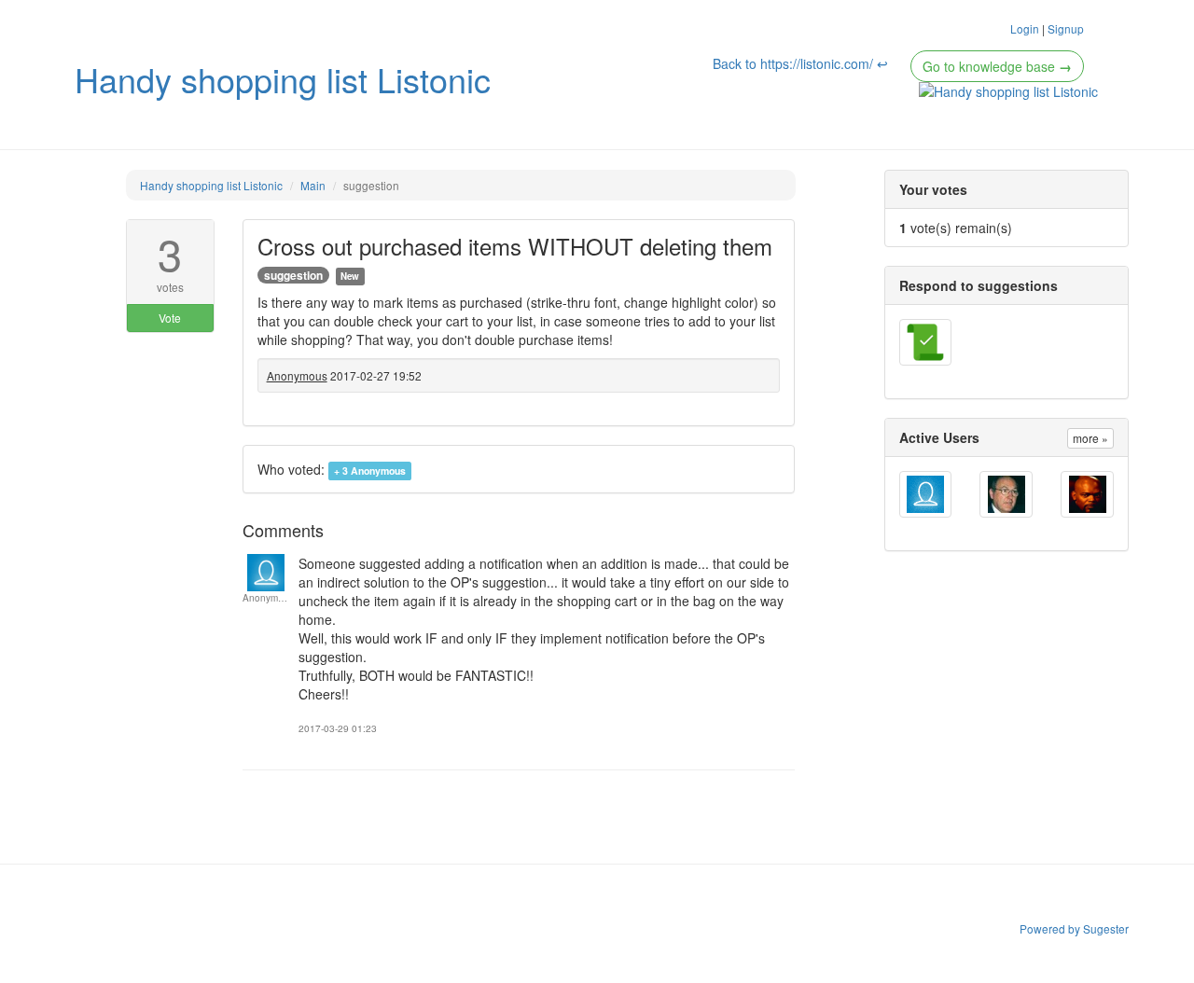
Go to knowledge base (997, 66)
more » (1090, 438)
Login (1024, 28)
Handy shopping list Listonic (283, 79)
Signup (1066, 28)
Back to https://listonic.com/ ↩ (802, 63)
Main (313, 185)
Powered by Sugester (1074, 928)
